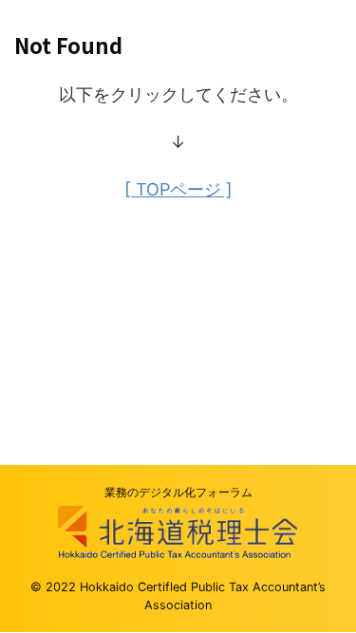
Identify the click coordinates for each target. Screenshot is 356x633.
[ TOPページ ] (178, 189)
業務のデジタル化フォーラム (178, 492)
